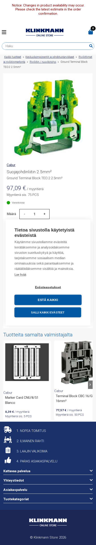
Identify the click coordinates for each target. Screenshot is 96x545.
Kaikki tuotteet (12, 57)
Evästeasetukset (48, 287)
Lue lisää (20, 274)
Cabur (11, 165)
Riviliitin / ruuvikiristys (43, 61)
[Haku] (91, 46)
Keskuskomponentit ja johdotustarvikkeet (49, 57)
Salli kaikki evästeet (47, 312)
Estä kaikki (48, 300)
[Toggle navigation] (6, 32)
